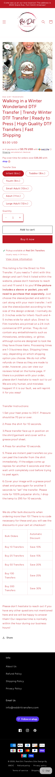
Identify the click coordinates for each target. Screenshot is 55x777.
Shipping (6, 152)
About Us (11, 666)
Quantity (7, 211)
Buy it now (27, 239)
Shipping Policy (15, 681)
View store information (19, 259)
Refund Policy (14, 673)
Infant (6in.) (13, 173)
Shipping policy (38, 770)
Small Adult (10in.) (17, 188)
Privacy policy (39, 765)
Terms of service (20, 770)
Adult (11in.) (13, 196)
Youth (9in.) (13, 180)
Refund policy (23, 765)
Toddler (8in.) (37, 173)
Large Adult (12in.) (17, 203)
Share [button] (9, 637)
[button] (4, 22)
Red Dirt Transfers (24, 761)
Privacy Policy (14, 688)
